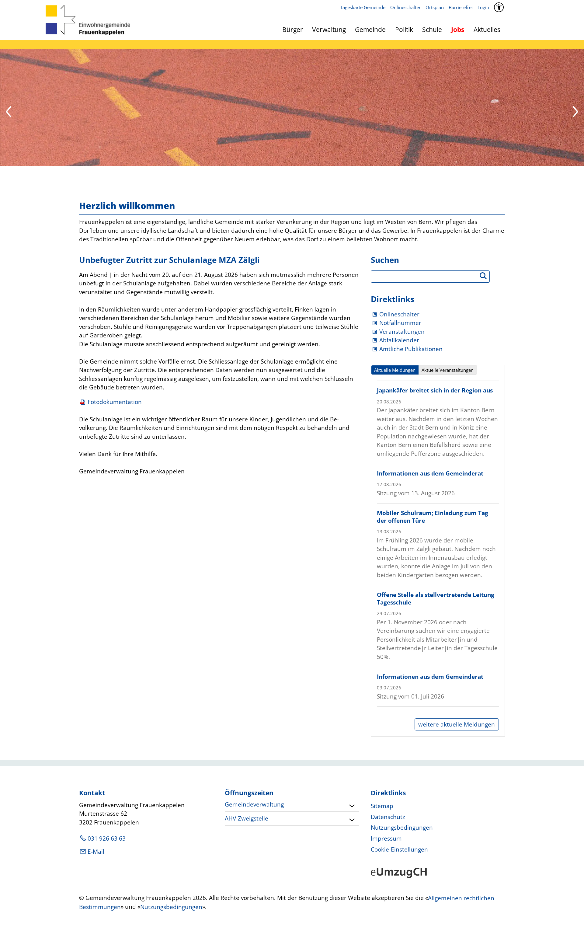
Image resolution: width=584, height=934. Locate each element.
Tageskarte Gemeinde (362, 7)
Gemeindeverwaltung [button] (254, 804)
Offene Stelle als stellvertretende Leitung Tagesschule (435, 598)
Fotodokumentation (115, 402)
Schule (432, 29)
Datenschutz (388, 817)
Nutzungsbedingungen (402, 827)
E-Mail (96, 852)
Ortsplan (435, 7)
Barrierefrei (461, 7)
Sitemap (382, 806)
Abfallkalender (399, 340)
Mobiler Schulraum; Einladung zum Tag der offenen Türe (432, 517)
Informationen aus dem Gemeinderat (430, 473)
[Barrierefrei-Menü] (499, 7)
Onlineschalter (405, 7)
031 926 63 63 (107, 838)
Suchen (486, 278)
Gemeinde (370, 29)
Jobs (457, 29)
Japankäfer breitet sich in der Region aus (435, 390)
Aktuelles (487, 29)
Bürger (292, 29)
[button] (9, 112)
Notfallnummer (400, 323)
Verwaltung (329, 29)
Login (483, 7)
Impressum (386, 838)
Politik (404, 29)
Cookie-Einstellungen (399, 849)
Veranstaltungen (402, 332)
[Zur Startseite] (88, 20)
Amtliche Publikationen (411, 349)
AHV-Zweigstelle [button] (246, 818)
